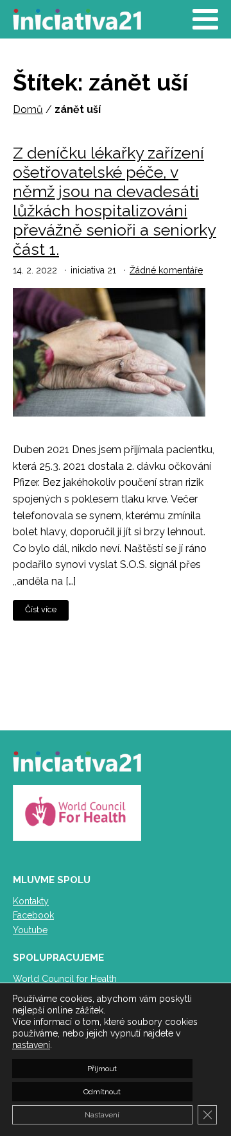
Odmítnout (102, 1091)
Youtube (30, 930)
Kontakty (31, 901)
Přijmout (102, 1068)
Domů (28, 109)
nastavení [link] (31, 1045)
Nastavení (102, 1114)
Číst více (40, 609)
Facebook (33, 915)
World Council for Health (65, 979)
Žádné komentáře (166, 270)
